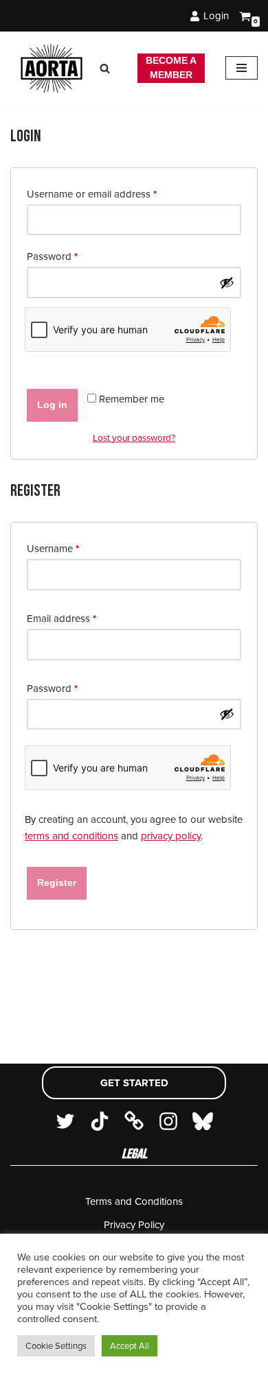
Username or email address (92, 194)
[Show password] (226, 282)
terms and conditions (71, 835)
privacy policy (171, 835)
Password (52, 256)
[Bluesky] (202, 1121)
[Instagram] (168, 1121)
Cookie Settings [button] (56, 1345)
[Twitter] (65, 1121)
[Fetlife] (134, 1121)
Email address (61, 618)
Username (53, 548)
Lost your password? (134, 437)
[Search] (105, 68)
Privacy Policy (134, 1224)
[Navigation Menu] (241, 68)
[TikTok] (99, 1121)
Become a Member (171, 68)
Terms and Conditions (134, 1201)
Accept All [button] (129, 1345)
